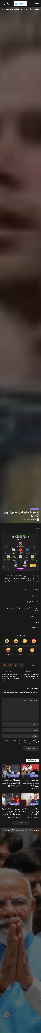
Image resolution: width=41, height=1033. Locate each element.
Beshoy (33, 519)
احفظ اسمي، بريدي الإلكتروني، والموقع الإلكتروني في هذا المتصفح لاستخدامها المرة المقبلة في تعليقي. (20, 742)
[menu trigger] (36, 3)
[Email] (4, 665)
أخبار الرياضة (35, 509)
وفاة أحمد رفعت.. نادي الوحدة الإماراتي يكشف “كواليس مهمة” (30, 811)
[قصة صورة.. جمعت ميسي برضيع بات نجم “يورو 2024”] (30, 771)
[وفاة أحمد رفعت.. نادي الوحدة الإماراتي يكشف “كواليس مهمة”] (30, 799)
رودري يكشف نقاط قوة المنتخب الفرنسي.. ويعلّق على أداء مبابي (11, 811)
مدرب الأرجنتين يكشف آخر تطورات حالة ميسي (11, 781)
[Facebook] (21, 665)
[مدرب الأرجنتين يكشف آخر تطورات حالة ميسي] (11, 771)
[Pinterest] (10, 665)
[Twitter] (16, 665)
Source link (35, 628)
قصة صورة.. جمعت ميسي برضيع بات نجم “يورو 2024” (31, 783)
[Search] (4, 3)
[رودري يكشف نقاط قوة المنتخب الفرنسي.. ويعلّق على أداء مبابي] (11, 799)
